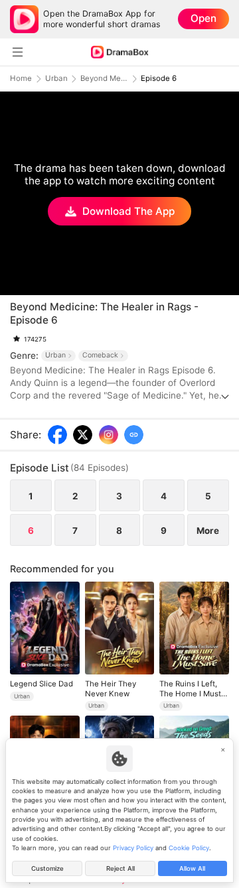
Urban (56, 78)
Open (203, 18)
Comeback (100, 355)
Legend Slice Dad (41, 683)
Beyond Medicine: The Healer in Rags (104, 78)
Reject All (120, 868)
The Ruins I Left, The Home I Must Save (190, 688)
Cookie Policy (189, 848)
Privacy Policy (133, 848)
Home (21, 78)
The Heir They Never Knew (110, 688)
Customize (47, 868)
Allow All (192, 868)
